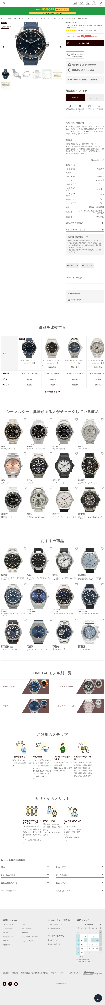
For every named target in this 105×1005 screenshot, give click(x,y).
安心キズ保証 (26, 928)
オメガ (24, 18)
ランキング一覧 (8, 937)
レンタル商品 (7, 928)
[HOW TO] (75, 3)
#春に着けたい (72, 265)
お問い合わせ (74, 973)
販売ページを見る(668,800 (76, 55)
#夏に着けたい (87, 265)
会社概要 (6, 973)
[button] (5, 74)
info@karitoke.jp (89, 972)
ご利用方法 (6, 945)
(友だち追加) (83, 70)
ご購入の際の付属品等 (74, 223)
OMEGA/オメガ (71, 22)
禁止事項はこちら (77, 153)
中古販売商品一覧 (54, 944)
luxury (68, 36)
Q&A (23, 924)
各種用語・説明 (98, 160)
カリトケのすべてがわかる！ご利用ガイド (84, 80)
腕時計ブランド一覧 (14, 18)
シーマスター (32, 18)
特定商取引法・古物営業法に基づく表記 (34, 973)
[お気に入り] (81, 3)
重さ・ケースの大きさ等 (75, 230)
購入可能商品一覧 (54, 928)
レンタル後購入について (56, 924)
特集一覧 (6, 933)
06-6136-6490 (87, 974)
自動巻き (100, 176)
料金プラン (6, 941)
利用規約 (25, 933)
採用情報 (15, 973)
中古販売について (54, 940)
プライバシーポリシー (59, 973)
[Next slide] (61, 47)
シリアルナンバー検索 (30, 937)
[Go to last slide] (3, 47)
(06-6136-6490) (84, 65)
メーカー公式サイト (77, 300)
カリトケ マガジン (28, 941)
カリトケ (3, 18)
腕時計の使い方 (75, 294)
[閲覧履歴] (88, 3)
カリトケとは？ (8, 924)
